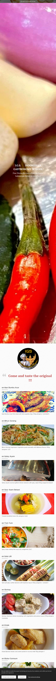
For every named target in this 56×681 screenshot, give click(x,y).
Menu (52, 340)
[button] (47, 341)
